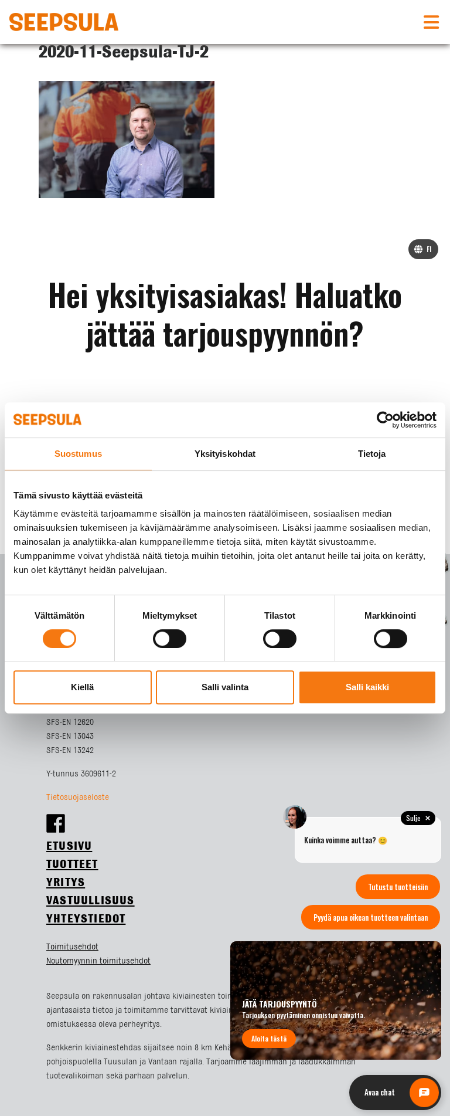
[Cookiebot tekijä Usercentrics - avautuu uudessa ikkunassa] (385, 420)
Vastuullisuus (90, 901)
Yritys (65, 883)
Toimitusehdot (72, 947)
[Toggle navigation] (431, 22)
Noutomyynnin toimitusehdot (98, 961)
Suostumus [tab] (78, 454)
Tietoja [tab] (372, 454)
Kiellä (82, 687)
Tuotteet (72, 865)
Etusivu (69, 846)
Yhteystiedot (85, 919)
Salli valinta (225, 687)
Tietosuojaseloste (77, 797)
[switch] (169, 638)
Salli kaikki (367, 687)
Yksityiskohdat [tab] (225, 454)
